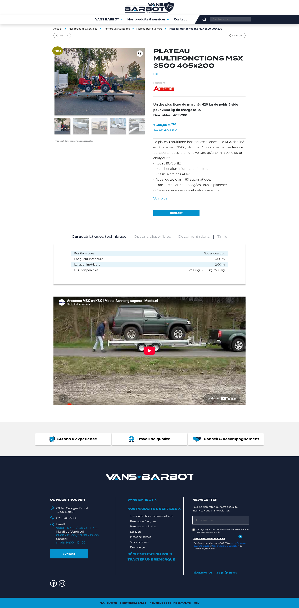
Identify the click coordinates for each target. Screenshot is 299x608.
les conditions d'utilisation (225, 546)
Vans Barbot (141, 500)
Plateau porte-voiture (149, 28)
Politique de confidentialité (170, 603)
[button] (140, 53)
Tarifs (222, 237)
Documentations (194, 237)
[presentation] (58, 127)
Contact (69, 553)
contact (176, 213)
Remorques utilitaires (117, 28)
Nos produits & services (83, 28)
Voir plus (160, 198)
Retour (64, 35)
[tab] (99, 237)
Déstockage (137, 547)
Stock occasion (139, 542)
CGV (197, 603)
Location (135, 531)
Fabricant (159, 82)
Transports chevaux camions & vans (151, 516)
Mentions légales (133, 603)
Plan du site (108, 603)
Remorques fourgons (143, 521)
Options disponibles (152, 237)
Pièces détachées (140, 536)
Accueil (57, 28)
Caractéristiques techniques (99, 237)
